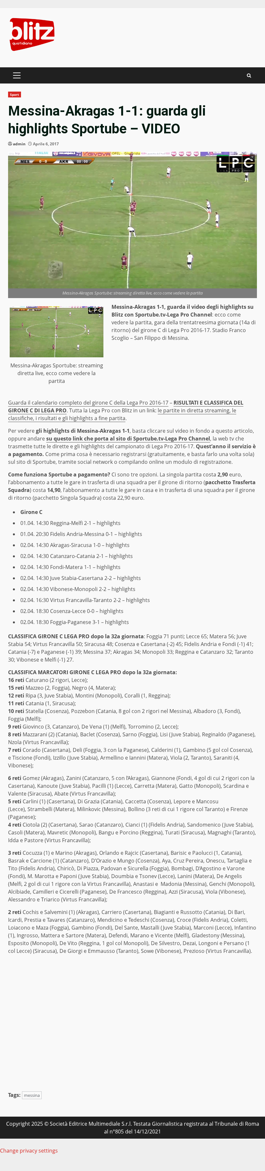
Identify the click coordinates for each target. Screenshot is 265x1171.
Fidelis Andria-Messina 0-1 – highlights (96, 534)
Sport (14, 94)
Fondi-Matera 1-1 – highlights (85, 567)
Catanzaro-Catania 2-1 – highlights (91, 556)
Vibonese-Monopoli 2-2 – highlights (92, 589)
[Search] (249, 75)
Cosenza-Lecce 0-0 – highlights (86, 611)
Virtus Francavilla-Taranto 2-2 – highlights (100, 600)
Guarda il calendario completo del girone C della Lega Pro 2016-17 (88, 402)
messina (32, 1095)
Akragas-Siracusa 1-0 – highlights (90, 545)
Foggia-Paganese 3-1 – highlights (89, 622)
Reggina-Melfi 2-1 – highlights (85, 523)
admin (19, 144)
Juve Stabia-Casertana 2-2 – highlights (95, 578)
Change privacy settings (29, 1150)
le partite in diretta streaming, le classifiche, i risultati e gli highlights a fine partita (122, 414)
